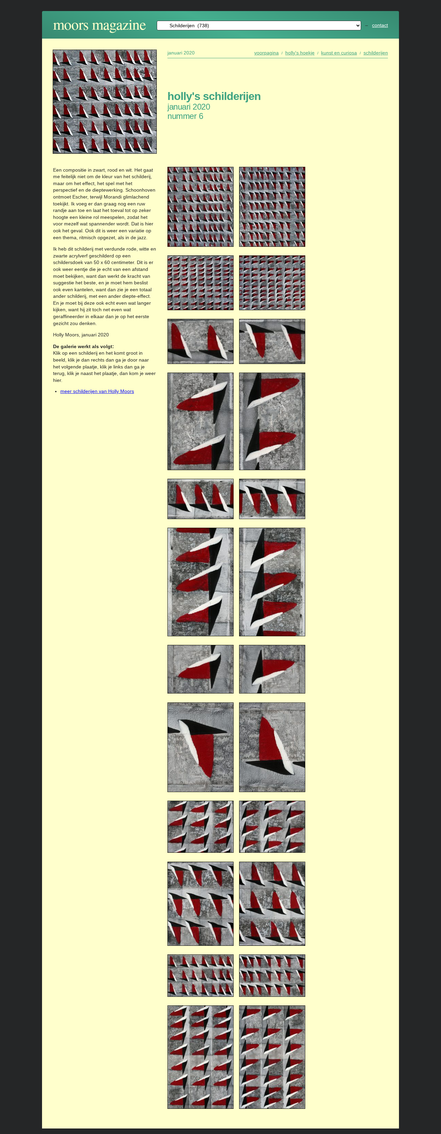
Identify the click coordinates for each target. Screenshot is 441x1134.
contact (380, 25)
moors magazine (99, 24)
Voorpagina (266, 52)
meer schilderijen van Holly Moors (97, 391)
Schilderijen (375, 52)
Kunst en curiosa (339, 52)
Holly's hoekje (300, 52)
